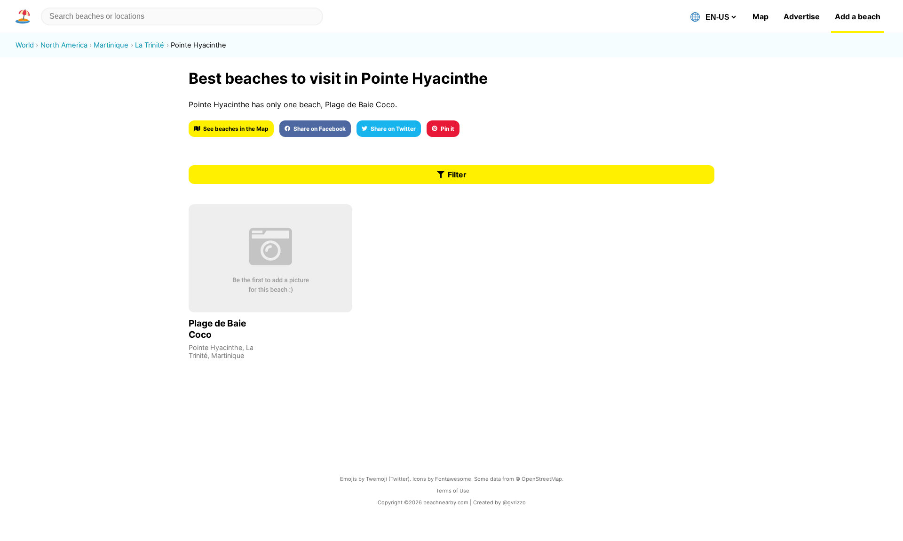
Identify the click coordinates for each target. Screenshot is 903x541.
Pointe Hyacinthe (215, 347)
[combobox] (182, 16)
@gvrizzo (514, 502)
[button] (24, 16)
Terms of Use (452, 490)
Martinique (227, 355)
